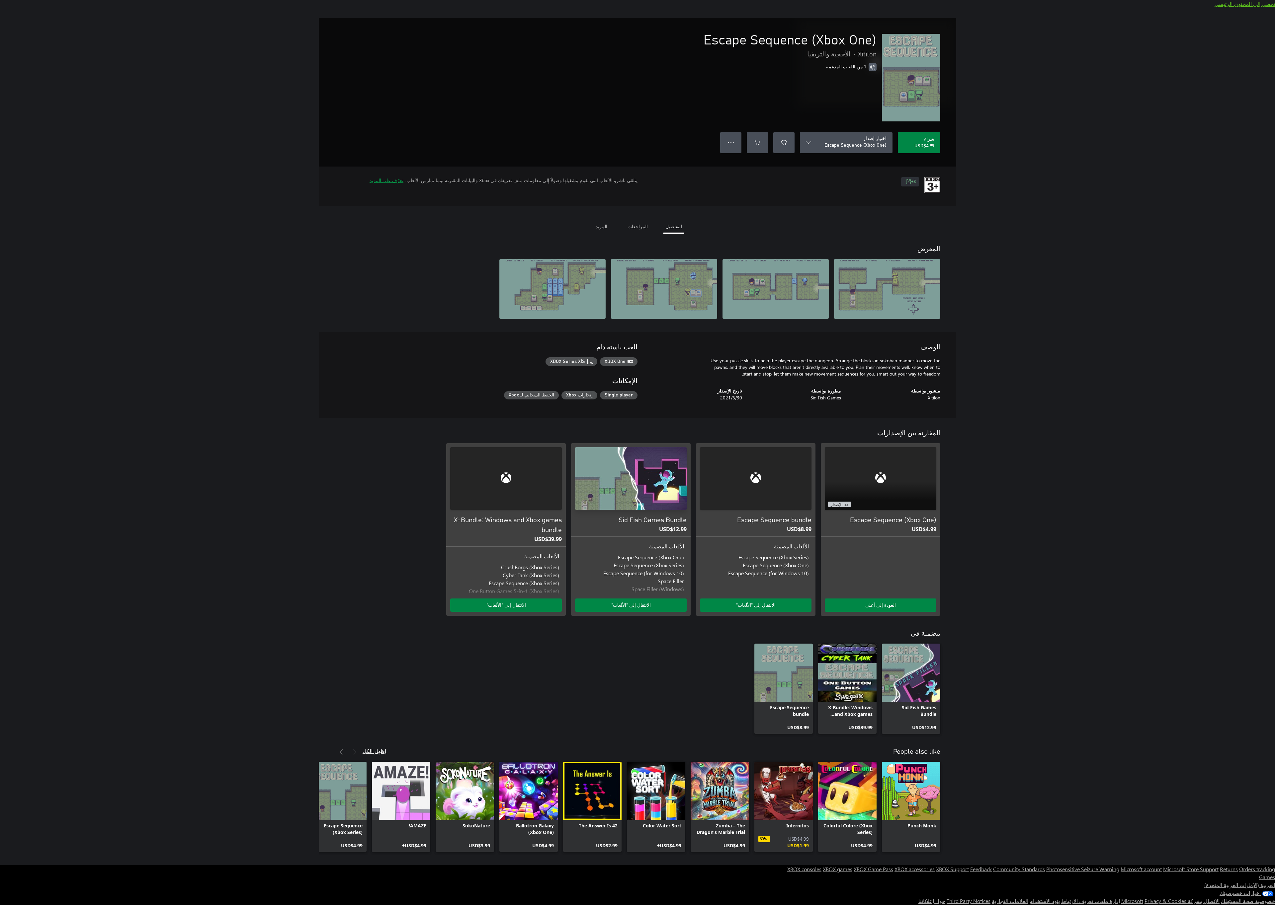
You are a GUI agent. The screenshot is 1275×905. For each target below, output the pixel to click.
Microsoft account (1141, 869)
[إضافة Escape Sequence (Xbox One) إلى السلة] (757, 142)
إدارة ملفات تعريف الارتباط (1090, 900)
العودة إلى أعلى (880, 605)
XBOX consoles (804, 869)
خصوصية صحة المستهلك (1248, 900)
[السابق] (354, 751)
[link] (911, 689)
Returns (1229, 869)
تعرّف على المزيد (386, 180)
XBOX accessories (914, 869)
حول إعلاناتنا (931, 900)
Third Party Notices (968, 900)
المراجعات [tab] (638, 226)
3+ (913, 181)
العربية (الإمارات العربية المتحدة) (1239, 884)
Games (1267, 876)
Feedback (981, 869)
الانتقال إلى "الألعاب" (756, 605)
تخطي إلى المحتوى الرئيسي (1245, 3)
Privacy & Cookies (1165, 900)
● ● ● (731, 142)
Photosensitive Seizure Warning (1082, 869)
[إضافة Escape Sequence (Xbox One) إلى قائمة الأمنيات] (784, 142)
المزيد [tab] (601, 226)
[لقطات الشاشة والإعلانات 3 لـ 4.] (664, 289)
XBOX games (837, 869)
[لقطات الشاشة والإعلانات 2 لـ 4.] (775, 289)
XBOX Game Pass (873, 869)
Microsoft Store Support (1191, 869)
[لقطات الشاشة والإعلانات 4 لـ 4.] (552, 289)
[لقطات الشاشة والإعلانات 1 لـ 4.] (887, 289)
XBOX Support (952, 869)
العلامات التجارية (1010, 900)
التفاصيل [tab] (673, 226)
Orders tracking (1257, 869)
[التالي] (341, 751)
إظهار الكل (374, 750)
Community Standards (1019, 869)
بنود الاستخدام (1045, 900)
